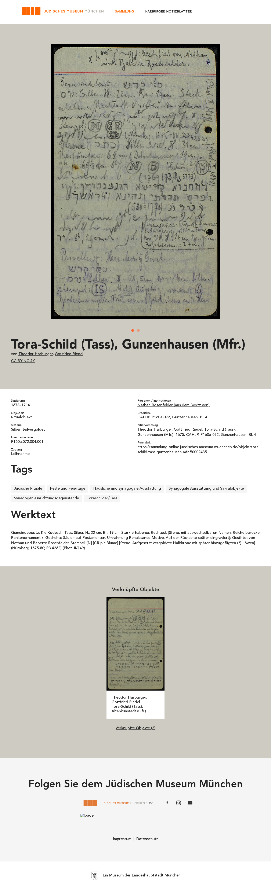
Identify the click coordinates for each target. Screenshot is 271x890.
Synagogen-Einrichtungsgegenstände (46, 498)
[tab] (132, 330)
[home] (63, 12)
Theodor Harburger (35, 354)
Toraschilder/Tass (102, 498)
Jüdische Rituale (28, 489)
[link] (135, 658)
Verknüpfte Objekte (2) (135, 728)
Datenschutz (147, 839)
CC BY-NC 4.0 (23, 361)
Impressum (122, 839)
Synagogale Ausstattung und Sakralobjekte (206, 489)
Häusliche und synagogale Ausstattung (127, 489)
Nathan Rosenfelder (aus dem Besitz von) (173, 405)
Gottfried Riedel (69, 354)
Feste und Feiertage (67, 489)
